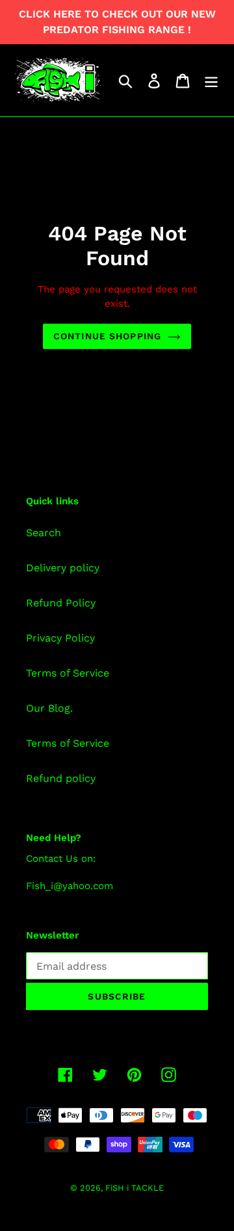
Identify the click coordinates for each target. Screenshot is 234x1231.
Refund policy (61, 778)
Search (43, 532)
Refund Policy (61, 603)
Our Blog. (49, 708)
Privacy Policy (60, 638)
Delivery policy (62, 568)
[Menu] (211, 80)
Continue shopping (107, 336)
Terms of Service (67, 673)
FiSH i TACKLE (134, 1188)
